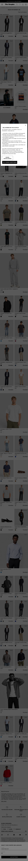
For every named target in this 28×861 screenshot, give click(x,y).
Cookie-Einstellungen (7, 158)
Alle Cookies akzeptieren (10, 162)
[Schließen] (25, 125)
